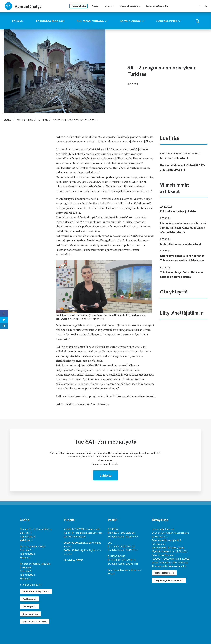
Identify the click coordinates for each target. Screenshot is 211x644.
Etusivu (7, 119)
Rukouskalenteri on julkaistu (178, 211)
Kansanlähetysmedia (157, 5)
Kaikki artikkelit (25, 119)
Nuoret (95, 5)
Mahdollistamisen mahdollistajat (180, 244)
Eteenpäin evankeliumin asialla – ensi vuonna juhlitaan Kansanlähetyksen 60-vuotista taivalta (183, 227)
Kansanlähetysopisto (130, 5)
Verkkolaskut (29, 598)
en (205, 6)
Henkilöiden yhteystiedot (36, 591)
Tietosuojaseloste (164, 572)
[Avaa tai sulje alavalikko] (106, 20)
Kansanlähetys (78, 5)
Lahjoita (106, 475)
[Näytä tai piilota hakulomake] (197, 21)
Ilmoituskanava (30, 613)
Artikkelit (43, 119)
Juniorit (109, 5)
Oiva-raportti (29, 606)
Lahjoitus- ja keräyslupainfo (169, 580)
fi (199, 6)
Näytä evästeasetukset (35, 621)
